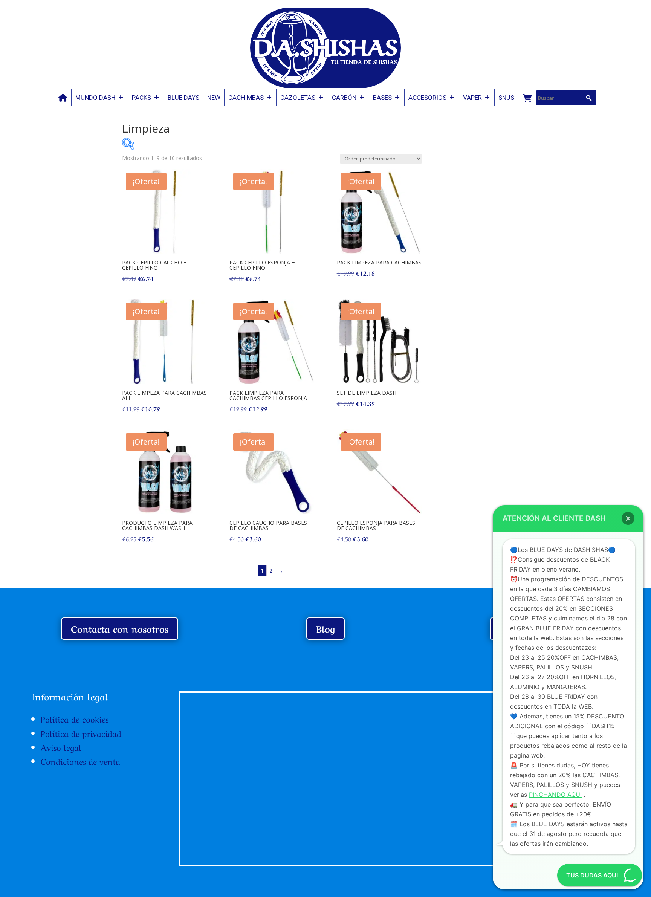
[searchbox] (566, 97)
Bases (382, 97)
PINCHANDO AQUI (555, 794)
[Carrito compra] (527, 97)
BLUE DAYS (183, 97)
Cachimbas (246, 97)
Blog (325, 628)
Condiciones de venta (80, 761)
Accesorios (427, 97)
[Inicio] (63, 97)
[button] (588, 97)
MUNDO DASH (95, 97)
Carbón (344, 97)
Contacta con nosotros (119, 628)
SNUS (506, 97)
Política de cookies (74, 718)
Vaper (472, 97)
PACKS (141, 97)
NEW (213, 97)
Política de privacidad (81, 733)
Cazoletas (297, 97)
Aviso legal (61, 747)
